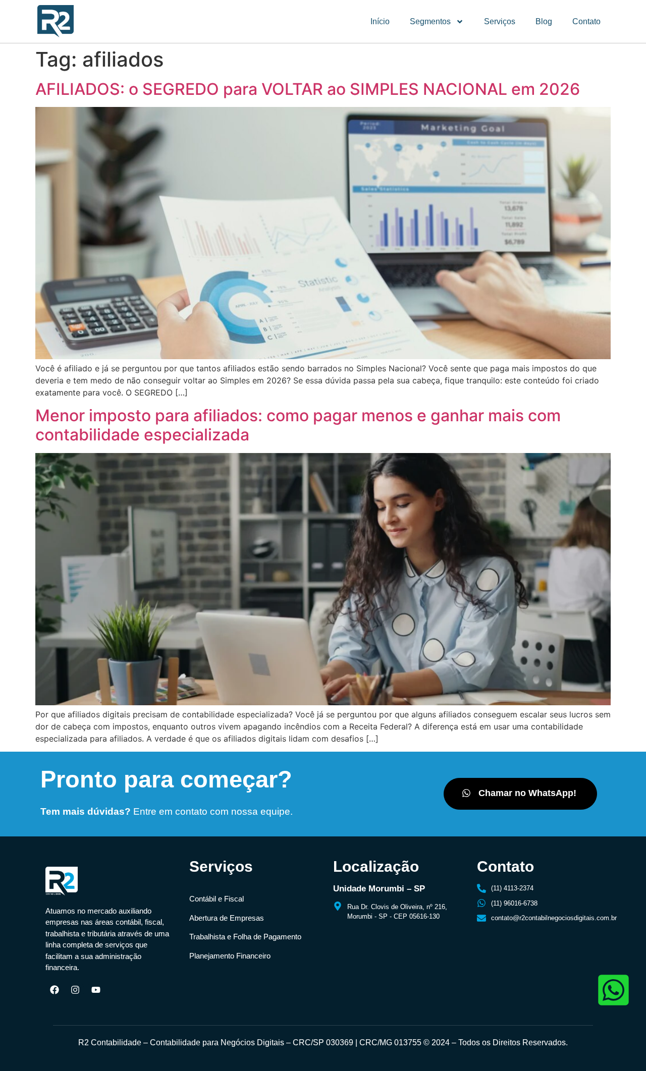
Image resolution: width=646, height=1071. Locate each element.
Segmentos (430, 21)
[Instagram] (75, 990)
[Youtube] (96, 990)
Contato (586, 21)
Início (380, 21)
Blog (543, 21)
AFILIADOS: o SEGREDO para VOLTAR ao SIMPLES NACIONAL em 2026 (307, 89)
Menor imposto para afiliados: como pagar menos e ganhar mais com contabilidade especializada (298, 425)
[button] (520, 794)
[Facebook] (54, 990)
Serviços (499, 21)
